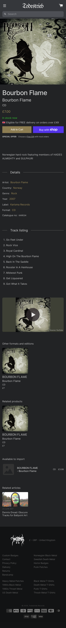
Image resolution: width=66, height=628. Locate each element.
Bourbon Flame (19, 182)
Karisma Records (20, 204)
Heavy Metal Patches (13, 581)
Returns (6, 571)
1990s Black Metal (11, 584)
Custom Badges (10, 555)
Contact (6, 559)
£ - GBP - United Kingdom (42, 540)
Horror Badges (41, 563)
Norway (17, 187)
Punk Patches (41, 567)
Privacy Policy (9, 563)
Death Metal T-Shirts (44, 584)
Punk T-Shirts (40, 588)
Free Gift (30, 136)
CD (14, 210)
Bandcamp (7, 574)
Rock (14, 193)
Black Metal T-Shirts (44, 581)
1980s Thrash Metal (12, 588)
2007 (12, 198)
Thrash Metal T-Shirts (44, 592)
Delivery (6, 567)
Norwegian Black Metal (45, 555)
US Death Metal (10, 592)
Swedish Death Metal (44, 559)
